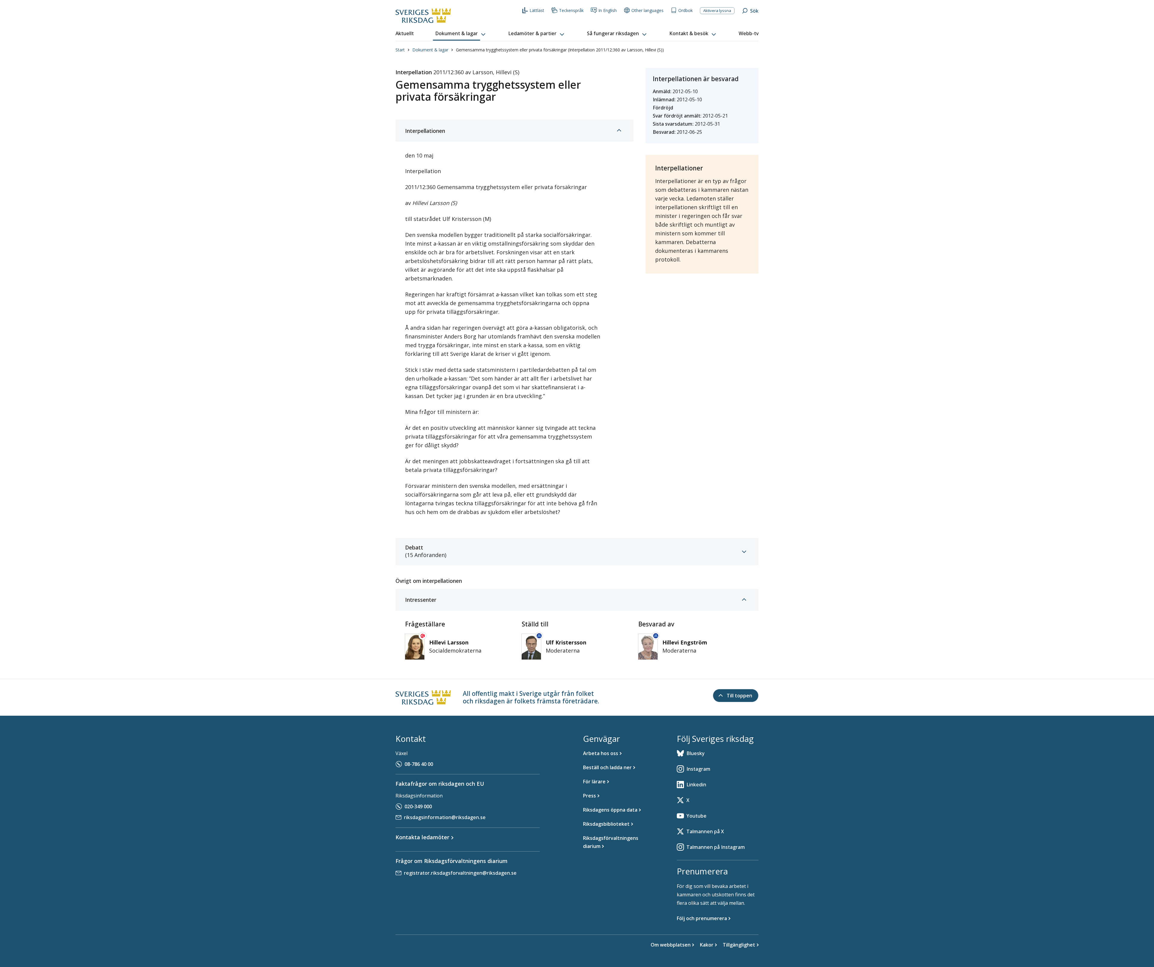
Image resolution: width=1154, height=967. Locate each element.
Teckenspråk (571, 10)
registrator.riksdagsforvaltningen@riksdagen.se (460, 873)
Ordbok (685, 10)
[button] (461, 33)
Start (400, 50)
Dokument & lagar (430, 50)
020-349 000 (418, 806)
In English (607, 10)
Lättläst (537, 10)
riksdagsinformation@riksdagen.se (445, 817)
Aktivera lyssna (717, 10)
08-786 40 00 (419, 764)
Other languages (647, 10)
